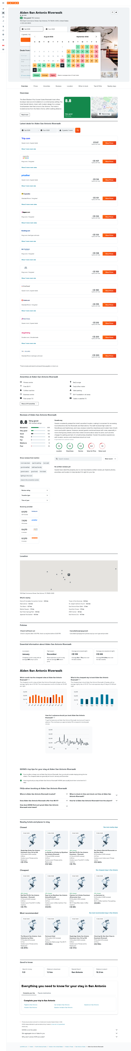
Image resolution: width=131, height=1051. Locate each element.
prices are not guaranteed (58, 1024)
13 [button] (53, 56)
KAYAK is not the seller (29, 1030)
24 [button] (39, 65)
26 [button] (48, 65)
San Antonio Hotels (80, 1046)
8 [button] (62, 51)
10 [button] (39, 56)
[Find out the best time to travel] (3, 34)
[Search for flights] (3, 9)
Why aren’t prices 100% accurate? (33, 1037)
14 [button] (57, 56)
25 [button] (44, 65)
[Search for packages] (3, 21)
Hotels (31, 1046)
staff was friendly (37, 467)
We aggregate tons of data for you (33, 1033)
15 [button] (62, 56)
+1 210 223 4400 (25, 23)
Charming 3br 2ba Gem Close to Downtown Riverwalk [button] (104, 937)
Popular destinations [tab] (44, 993)
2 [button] (34, 51)
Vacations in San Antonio (91, 1005)
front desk (43, 471)
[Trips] (3, 40)
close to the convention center (30, 480)
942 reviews (35, 18)
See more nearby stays (110, 827)
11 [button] (43, 56)
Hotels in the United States (56, 1046)
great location (25, 471)
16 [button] (34, 61)
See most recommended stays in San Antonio (103, 913)
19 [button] (48, 61)
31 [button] (39, 70)
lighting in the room (26, 476)
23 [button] (35, 65)
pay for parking (36, 463)
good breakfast (25, 467)
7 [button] (57, 51)
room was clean (25, 463)
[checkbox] (29, 513)
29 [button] (62, 65)
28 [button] (58, 65)
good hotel (34, 471)
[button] (3, 3)
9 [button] (34, 56)
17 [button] (39, 61)
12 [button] (48, 56)
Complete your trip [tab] (29, 993)
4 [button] (91, 47)
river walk (46, 463)
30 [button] (35, 70)
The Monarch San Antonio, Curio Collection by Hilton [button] (31, 937)
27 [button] (53, 65)
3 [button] (39, 51)
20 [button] (53, 61)
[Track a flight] (3, 30)
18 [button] (44, 61)
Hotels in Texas (69, 1046)
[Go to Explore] (3, 26)
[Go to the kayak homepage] (13, 3)
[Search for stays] (3, 13)
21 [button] (57, 61)
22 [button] (62, 61)
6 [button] (53, 51)
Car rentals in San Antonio (62, 1005)
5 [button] (48, 51)
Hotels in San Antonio (30, 1007)
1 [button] (62, 47)
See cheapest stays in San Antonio (107, 870)
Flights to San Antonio (30, 1005)
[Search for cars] (3, 17)
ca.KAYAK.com (23, 1046)
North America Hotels (41, 1046)
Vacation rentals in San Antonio (63, 1007)
